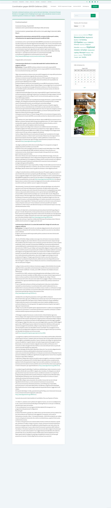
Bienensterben (79, 37)
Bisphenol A (89, 37)
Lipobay (76, 52)
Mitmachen (15, 1)
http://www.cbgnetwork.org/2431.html (49, 365)
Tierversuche (87, 55)
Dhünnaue (76, 44)
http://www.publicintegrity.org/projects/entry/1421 (31, 333)
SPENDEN (95, 6)
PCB (92, 52)
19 (81, 79)
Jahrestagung (86, 6)
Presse (27, 1)
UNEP (80, 57)
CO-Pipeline (78, 42)
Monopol (82, 52)
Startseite (15, 12)
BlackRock (76, 40)
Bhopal (90, 35)
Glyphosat (91, 47)
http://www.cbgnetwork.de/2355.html (44, 179)
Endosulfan (76, 47)
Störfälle (49, 1)
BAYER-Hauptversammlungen (65, 6)
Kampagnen (53, 6)
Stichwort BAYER (77, 6)
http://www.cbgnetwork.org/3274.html (25, 293)
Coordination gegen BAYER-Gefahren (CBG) (29, 6)
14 (87, 77)
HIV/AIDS (77, 50)
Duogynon (88, 44)
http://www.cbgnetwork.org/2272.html (31, 141)
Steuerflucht (80, 55)
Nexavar (88, 52)
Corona (85, 42)
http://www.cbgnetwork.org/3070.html (42, 217)
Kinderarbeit (91, 50)
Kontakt (37, 1)
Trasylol (76, 57)
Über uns (32, 1)
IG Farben (83, 50)
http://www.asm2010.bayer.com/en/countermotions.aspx (30, 56)
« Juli (84, 87)
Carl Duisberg (83, 40)
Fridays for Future (83, 47)
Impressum (43, 1)
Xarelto (84, 57)
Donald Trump (82, 44)
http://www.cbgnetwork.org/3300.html (25, 394)
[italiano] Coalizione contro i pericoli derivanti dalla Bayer (33, 12)
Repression (76, 55)
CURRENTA (90, 42)
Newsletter (21, 1)
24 (75, 81)
